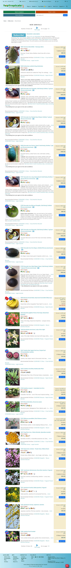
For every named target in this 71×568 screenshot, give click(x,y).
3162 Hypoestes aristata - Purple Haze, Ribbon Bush (35, 448)
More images (24, 48)
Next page (37, 29)
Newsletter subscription (33, 34)
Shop (28, 6)
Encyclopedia (7, 558)
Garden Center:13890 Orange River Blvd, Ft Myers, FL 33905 (56, 558)
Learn (49, 6)
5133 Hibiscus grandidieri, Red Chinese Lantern (33, 418)
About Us (15, 561)
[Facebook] (32, 557)
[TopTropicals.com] (13, 6)
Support (61, 6)
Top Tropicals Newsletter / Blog (33, 39)
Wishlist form (47, 39)
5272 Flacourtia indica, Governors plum (31, 402)
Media (22, 561)
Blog (5, 559)
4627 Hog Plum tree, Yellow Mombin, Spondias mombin (36, 432)
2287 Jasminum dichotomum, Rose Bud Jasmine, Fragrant (36, 470)
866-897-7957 (24, 559)
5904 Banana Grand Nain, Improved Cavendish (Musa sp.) (36, 297)
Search (65, 15)
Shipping (15, 557)
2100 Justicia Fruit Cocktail (28, 531)
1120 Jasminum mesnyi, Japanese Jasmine (32, 504)
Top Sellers (41, 6)
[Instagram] (37, 557)
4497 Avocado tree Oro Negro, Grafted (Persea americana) (37, 248)
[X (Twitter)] (33, 557)
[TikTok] (32, 558)
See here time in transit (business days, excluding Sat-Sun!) (36, 283)
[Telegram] (42, 557)
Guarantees (16, 558)
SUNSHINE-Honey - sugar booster (30, 60)
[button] (66, 1)
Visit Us (55, 6)
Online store (10, 20)
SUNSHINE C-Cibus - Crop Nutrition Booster (30, 111)
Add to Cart (62, 56)
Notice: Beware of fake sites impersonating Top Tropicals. (35, 564)
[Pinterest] (39, 557)
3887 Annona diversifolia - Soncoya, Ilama (32, 46)
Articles (6, 561)
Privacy (15, 559)
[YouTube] (35, 557)
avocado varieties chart (13, 220)
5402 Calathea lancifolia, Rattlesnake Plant (32, 368)
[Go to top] (67, 565)
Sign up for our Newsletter (34, 36)
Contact (23, 557)
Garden (34, 6)
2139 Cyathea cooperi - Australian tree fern (32, 388)
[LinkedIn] (41, 557)
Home (5, 20)
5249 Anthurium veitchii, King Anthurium (32, 66)
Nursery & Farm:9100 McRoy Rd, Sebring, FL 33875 (56, 562)
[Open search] (67, 6)
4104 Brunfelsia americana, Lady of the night (33, 329)
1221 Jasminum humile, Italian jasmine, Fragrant (33, 487)
